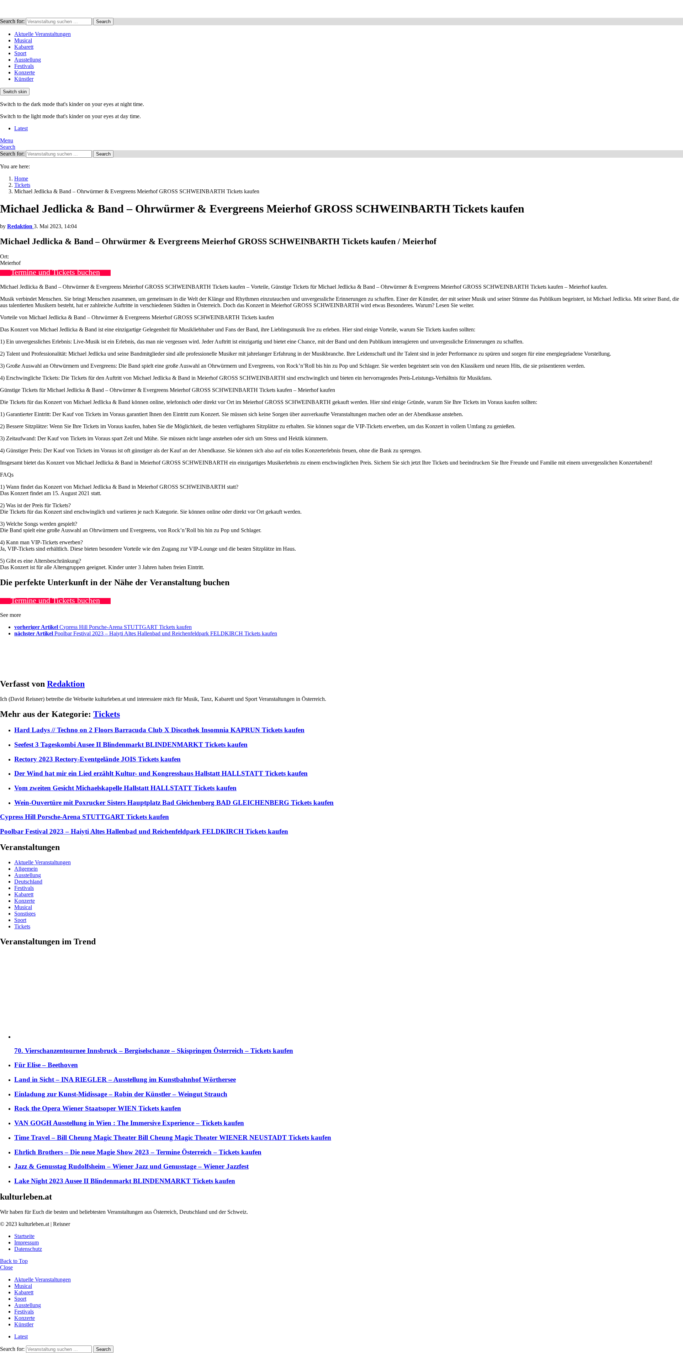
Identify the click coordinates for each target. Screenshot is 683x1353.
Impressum (26, 1242)
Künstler (23, 79)
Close (6, 1267)
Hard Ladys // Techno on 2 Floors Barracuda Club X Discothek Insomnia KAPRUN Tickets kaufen (159, 730)
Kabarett (23, 47)
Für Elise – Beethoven (46, 1065)
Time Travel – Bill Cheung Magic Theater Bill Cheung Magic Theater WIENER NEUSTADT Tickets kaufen (172, 1137)
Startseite (24, 1236)
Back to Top (14, 1261)
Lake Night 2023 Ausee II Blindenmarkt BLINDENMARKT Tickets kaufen (124, 1181)
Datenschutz (28, 1249)
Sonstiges (25, 914)
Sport (20, 53)
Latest (21, 128)
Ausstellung (27, 60)
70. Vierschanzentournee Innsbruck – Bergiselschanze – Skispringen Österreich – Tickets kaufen (153, 1050)
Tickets (106, 714)
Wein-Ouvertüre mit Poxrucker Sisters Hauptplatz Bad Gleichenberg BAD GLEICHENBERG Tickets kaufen (174, 802)
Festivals (24, 66)
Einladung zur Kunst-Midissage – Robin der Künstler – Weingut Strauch (120, 1094)
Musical (23, 40)
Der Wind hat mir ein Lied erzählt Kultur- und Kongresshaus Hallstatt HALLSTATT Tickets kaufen (161, 773)
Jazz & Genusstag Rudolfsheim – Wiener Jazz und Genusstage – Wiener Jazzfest (131, 1166)
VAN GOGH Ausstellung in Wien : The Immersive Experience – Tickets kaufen (129, 1123)
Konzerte (24, 72)
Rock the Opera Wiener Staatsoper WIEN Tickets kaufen (97, 1108)
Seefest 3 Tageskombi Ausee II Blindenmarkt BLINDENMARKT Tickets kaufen (131, 744)
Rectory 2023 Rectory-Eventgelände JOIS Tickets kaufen (97, 759)
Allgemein (26, 869)
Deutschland (28, 882)
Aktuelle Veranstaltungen (42, 34)
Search (103, 21)
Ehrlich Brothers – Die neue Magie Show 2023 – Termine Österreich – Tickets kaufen (137, 1152)
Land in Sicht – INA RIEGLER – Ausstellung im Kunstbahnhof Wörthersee (125, 1079)
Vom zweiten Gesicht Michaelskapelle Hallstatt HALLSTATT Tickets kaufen (125, 788)
